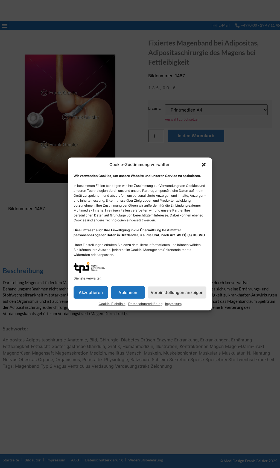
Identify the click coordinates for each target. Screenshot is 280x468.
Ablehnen (127, 292)
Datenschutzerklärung (145, 304)
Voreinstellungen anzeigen (177, 292)
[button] (203, 164)
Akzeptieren (91, 292)
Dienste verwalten (87, 278)
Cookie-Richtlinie (112, 304)
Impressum (173, 304)
